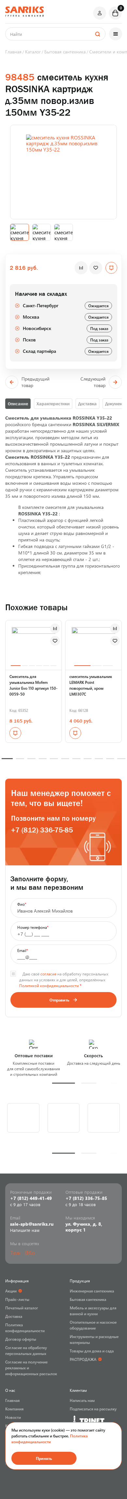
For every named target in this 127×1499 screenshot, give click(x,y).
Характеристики (53, 403)
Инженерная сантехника (92, 1290)
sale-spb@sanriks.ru (31, 1224)
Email (22, 950)
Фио (21, 904)
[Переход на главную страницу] (24, 12)
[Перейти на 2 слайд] (25, 665)
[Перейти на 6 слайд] (53, 665)
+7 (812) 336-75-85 (42, 830)
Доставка (87, 403)
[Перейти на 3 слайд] (32, 665)
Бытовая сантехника (88, 1299)
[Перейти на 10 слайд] (110, 758)
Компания (14, 1408)
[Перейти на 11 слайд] (121, 758)
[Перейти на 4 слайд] (39, 665)
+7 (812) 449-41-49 (31, 1198)
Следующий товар (93, 382)
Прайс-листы (17, 1299)
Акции (11, 1290)
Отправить (59, 999)
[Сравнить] (81, 267)
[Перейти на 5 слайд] (46, 665)
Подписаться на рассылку (93, 1408)
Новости (13, 1417)
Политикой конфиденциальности (49, 985)
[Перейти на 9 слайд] (99, 758)
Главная (12, 1400)
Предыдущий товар (35, 382)
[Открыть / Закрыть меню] (115, 33)
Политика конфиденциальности (25, 1327)
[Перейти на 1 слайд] (16, 665)
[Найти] (97, 33)
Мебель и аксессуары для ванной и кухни (93, 1310)
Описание (18, 403)
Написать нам (82, 1400)
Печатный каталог (21, 1307)
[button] (63, 1083)
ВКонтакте (30, 1253)
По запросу (15, 733)
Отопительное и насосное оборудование (93, 1325)
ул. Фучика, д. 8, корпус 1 (83, 1227)
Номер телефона (33, 927)
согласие (48, 973)
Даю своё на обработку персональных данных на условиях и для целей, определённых (63, 979)
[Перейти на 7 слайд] (76, 758)
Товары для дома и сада (92, 1350)
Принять (44, 1458)
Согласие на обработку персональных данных (26, 1350)
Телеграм (15, 1253)
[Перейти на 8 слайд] (88, 758)
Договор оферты (20, 1339)
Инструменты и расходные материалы (94, 1339)
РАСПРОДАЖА (83, 1359)
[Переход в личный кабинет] (99, 13)
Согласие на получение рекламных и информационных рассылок (31, 1367)
